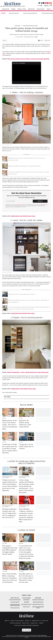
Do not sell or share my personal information (26, 625)
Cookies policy (34, 623)
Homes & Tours (21, 9)
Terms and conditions (15, 623)
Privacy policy (25, 623)
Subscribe (46, 5)
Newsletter (48, 40)
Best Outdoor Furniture (26, 604)
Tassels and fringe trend (14, 13)
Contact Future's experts (17, 620)
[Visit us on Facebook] (41, 3)
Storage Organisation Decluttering (30, 25)
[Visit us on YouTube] (51, 3)
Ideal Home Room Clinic (38, 604)
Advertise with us (36, 620)
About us (7, 620)
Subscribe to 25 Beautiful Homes (38, 607)
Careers (41, 623)
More (48, 9)
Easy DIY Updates (15, 602)
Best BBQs (26, 602)
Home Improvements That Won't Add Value (15, 605)
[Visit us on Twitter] (43, 3)
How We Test (45, 620)
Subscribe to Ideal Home (38, 599)
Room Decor (5, 9)
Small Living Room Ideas (15, 599)
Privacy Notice (42, 204)
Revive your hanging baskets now (30, 13)
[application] (26, 73)
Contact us (28, 620)
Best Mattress (26, 599)
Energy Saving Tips (14, 607)
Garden (13, 9)
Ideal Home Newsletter (38, 602)
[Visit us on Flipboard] (49, 3)
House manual (17, 25)
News (36, 36)
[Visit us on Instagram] (45, 3)
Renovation (31, 9)
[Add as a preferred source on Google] (26, 630)
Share (5, 40)
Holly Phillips (20, 36)
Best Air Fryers (26, 606)
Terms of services (20, 204)
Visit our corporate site (42, 635)
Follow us (41, 40)
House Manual (41, 9)
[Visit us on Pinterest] (47, 3)
